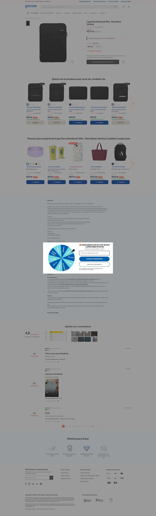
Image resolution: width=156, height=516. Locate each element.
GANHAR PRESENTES (94, 259)
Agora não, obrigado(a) (94, 264)
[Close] (111, 244)
